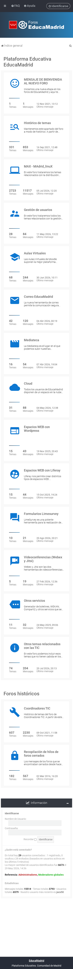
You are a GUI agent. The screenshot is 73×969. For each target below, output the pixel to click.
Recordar (29, 839)
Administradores (27, 874)
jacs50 (60, 892)
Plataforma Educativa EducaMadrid (27, 62)
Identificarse (12, 813)
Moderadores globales (51, 874)
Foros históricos (21, 694)
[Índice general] (36, 25)
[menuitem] (15, 5)
